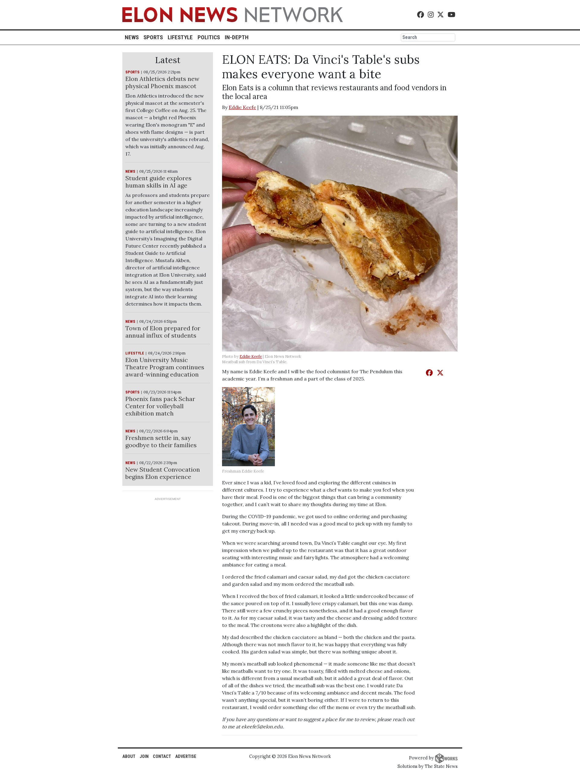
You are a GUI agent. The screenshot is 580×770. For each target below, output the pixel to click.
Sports (153, 37)
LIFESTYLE (134, 353)
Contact (162, 756)
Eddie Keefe (242, 107)
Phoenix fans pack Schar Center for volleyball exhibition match (160, 406)
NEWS (130, 171)
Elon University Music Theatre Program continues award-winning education (164, 367)
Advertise (185, 756)
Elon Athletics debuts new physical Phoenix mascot (162, 82)
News (132, 37)
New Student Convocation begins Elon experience (162, 473)
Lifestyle (180, 37)
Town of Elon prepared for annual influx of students (162, 331)
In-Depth (237, 37)
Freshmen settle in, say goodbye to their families (161, 441)
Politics (209, 37)
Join (144, 756)
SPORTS (132, 72)
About (128, 756)
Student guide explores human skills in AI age (158, 181)
